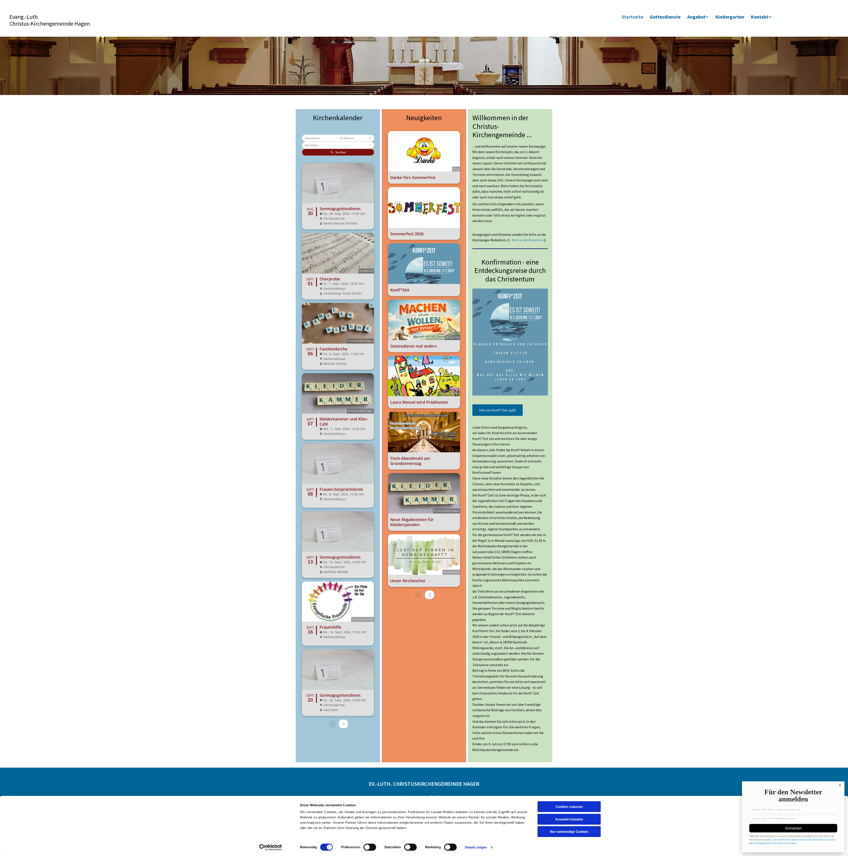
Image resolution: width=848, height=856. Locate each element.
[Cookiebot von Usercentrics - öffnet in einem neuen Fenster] (270, 847)
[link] (698, 17)
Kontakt (759, 17)
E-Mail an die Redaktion (526, 240)
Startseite (632, 17)
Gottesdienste (665, 17)
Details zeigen (476, 847)
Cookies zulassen (569, 806)
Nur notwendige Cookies (569, 831)
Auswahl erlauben (569, 819)
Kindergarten (729, 17)
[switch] (369, 847)
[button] (497, 410)
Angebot (696, 17)
